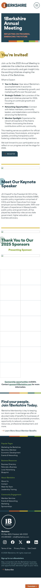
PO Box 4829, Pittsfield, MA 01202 (14, 534)
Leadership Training (9, 489)
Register (11, 153)
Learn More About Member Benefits (21, 431)
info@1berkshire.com (21, 537)
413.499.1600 (6, 537)
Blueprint (5, 472)
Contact (4, 483)
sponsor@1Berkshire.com (20, 384)
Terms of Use (6, 548)
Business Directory (8, 464)
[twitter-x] (20, 542)
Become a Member (8, 449)
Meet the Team (7, 486)
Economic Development (10, 452)
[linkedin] (36, 542)
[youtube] (28, 542)
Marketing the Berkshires (11, 447)
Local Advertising (8, 469)
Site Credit (32, 548)
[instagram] (4, 542)
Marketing (5, 503)
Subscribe (9, 570)
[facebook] (12, 542)
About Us (5, 481)
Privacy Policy (19, 548)
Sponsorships (6, 506)
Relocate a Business (9, 467)
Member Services (8, 498)
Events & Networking (9, 455)
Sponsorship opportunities (16, 381)
